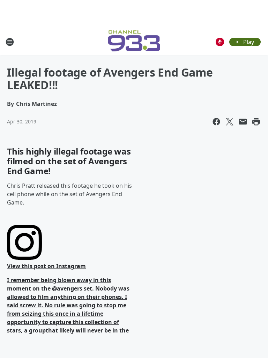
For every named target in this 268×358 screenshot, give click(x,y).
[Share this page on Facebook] (216, 122)
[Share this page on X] (229, 122)
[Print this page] (256, 122)
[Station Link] (134, 41)
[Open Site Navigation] (10, 42)
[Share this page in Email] (243, 122)
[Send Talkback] (220, 42)
